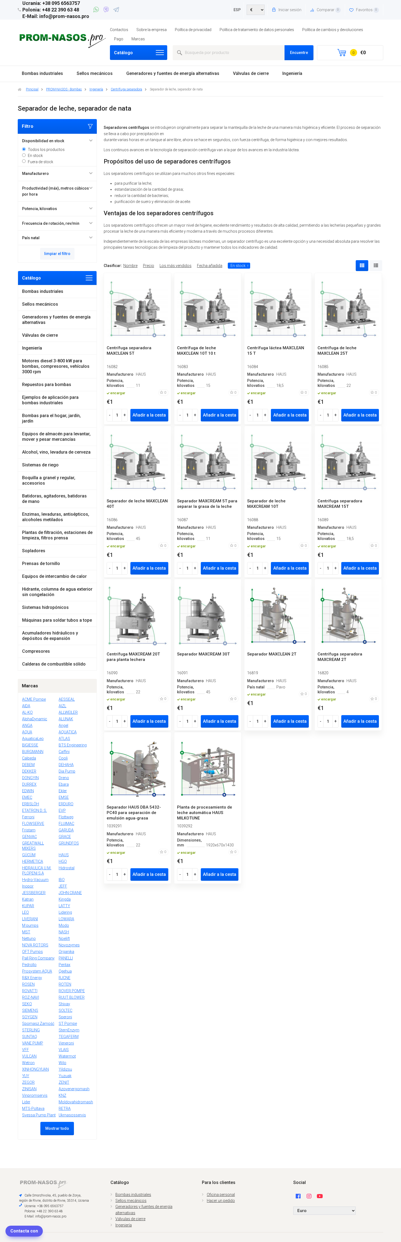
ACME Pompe (34, 699)
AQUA (27, 732)
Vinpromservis (34, 1095)
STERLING (31, 1030)
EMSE (64, 797)
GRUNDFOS (69, 843)
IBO (62, 879)
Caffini (64, 751)
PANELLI (66, 958)
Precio (148, 265)
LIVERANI (30, 919)
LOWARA (66, 919)
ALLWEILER (68, 712)
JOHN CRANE (70, 893)
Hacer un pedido (221, 1200)
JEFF (63, 886)
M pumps (30, 925)
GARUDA (66, 830)
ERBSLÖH (30, 804)
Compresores (36, 651)
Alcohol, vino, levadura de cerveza (56, 452)
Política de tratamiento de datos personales (257, 30)
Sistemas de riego (40, 464)
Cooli (63, 758)
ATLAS (64, 738)
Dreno (64, 778)
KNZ (62, 1095)
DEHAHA (66, 765)
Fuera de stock (40, 162)
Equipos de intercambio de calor (54, 576)
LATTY (64, 906)
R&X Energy (32, 978)
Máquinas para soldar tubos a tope (57, 620)
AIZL (62, 706)
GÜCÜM (28, 855)
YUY (25, 1076)
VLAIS (64, 1049)
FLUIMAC (66, 823)
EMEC (27, 797)
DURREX (29, 784)
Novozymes (69, 945)
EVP (62, 810)
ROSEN (28, 984)
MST (26, 932)
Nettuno (29, 938)
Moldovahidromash (76, 1102)
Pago (118, 39)
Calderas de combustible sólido (54, 664)
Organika (66, 951)
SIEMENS (30, 1010)
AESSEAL (67, 699)
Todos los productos (46, 149)
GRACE (65, 836)
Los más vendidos (175, 265)
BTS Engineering (73, 745)
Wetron (28, 1063)
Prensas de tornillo (41, 563)
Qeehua (65, 971)
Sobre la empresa (151, 30)
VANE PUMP (32, 1043)
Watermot (67, 1056)
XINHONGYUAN (35, 1069)
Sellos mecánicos (95, 73)
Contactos (119, 30)
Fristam (28, 830)
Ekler (63, 791)
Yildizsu (65, 1069)
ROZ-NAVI (30, 997)
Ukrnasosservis (72, 1115)
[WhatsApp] (97, 10)
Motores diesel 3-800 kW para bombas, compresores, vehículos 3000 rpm (55, 366)
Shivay (64, 1004)
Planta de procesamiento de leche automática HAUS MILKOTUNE (204, 813)
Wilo (62, 1063)
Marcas (138, 39)
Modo (64, 925)
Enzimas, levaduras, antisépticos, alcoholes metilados (55, 517)
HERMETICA (32, 861)
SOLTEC (65, 1010)
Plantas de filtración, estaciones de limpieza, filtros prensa (57, 535)
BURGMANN (32, 751)
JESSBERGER (34, 893)
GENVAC (29, 836)
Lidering (65, 912)
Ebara (64, 784)
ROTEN (65, 984)
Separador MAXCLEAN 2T (271, 654)
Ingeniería (292, 73)
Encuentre (299, 52)
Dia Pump (67, 771)
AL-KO (27, 712)
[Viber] (107, 10)
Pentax (64, 964)
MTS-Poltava (33, 1108)
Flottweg (66, 817)
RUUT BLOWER (72, 997)
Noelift (64, 938)
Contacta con (24, 1231)
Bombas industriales (42, 73)
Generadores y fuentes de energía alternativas (172, 73)
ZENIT (64, 1082)
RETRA (65, 1108)
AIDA (26, 706)
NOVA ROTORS (35, 945)
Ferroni (28, 817)
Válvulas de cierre (251, 73)
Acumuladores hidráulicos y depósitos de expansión (50, 635)
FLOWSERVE (33, 823)
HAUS (64, 855)
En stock (35, 155)
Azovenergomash (74, 1089)
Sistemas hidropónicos (45, 607)
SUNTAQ (29, 1036)
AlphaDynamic (34, 719)
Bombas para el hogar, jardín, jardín (51, 418)
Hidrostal (66, 868)
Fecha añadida (209, 265)
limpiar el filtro (57, 253)
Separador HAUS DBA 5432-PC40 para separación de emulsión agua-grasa (134, 813)
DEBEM (28, 765)
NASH (64, 932)
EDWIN (28, 791)
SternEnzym (69, 1030)
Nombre (130, 265)
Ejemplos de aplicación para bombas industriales (50, 400)
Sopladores (33, 550)
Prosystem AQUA (37, 971)
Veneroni (66, 1043)
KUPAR (28, 906)
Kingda (65, 899)
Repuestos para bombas (46, 384)
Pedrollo (29, 964)
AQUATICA (68, 732)
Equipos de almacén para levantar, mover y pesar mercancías (56, 436)
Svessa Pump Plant (39, 1115)
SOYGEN (29, 1017)
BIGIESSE (30, 745)
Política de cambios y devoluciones (332, 30)
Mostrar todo (57, 1128)
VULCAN (29, 1056)
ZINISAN (29, 1089)
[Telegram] (116, 10)
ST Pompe (68, 1023)
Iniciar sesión (289, 10)
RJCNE (64, 978)
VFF (25, 1049)
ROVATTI (29, 991)
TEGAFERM (69, 1036)
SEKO (27, 1004)
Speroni (65, 1017)
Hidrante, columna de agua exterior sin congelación (57, 592)
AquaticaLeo (33, 738)
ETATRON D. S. (34, 810)
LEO (25, 912)
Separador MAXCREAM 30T (203, 654)
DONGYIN (30, 778)
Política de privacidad (193, 30)
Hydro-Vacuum (35, 879)
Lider (26, 1102)
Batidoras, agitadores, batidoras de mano (54, 498)
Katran (28, 899)
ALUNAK (66, 719)
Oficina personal (221, 1194)
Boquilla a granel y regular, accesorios (48, 480)
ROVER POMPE (72, 991)
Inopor (28, 886)
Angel (63, 725)
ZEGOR (28, 1082)
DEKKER (29, 771)
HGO (63, 861)
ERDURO (66, 804)
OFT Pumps (32, 951)
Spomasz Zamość (38, 1023)
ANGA (27, 725)
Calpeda (29, 758)
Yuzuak (65, 1076)
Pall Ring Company (38, 958)
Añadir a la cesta (149, 415)
